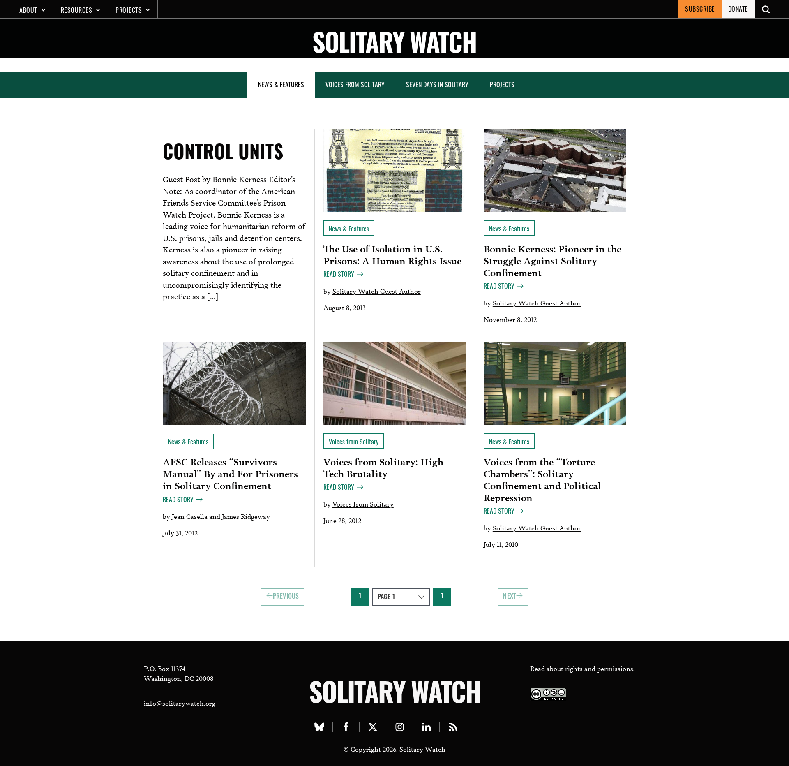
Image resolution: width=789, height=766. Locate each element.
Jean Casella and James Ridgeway (221, 516)
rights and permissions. (600, 668)
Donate (738, 9)
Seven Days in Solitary (437, 84)
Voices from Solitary (355, 84)
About (28, 10)
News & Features (281, 84)
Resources (76, 10)
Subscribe (700, 9)
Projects (128, 10)
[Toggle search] (766, 9)
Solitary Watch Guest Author (376, 290)
